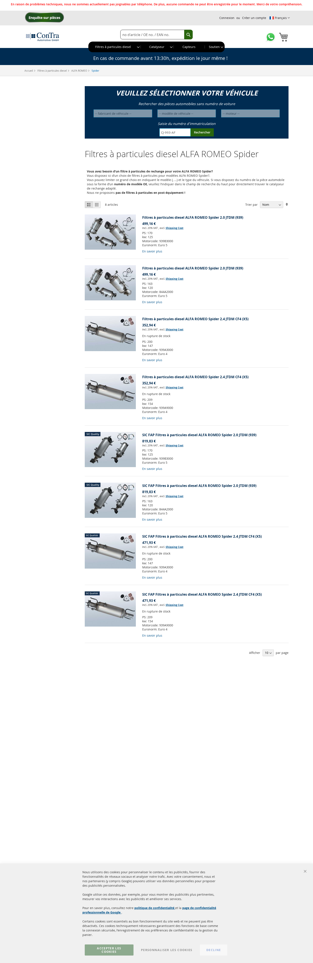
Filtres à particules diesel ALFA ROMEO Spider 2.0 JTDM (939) (192, 217)
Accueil (29, 70)
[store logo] (42, 37)
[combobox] (156, 34)
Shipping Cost (174, 228)
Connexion (226, 18)
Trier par (251, 205)
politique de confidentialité (154, 908)
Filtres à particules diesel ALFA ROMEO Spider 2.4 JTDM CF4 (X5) (195, 319)
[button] (279, 18)
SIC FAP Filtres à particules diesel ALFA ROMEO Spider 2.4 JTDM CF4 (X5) (202, 536)
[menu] (156, 47)
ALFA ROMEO (79, 70)
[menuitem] (114, 47)
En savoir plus (152, 251)
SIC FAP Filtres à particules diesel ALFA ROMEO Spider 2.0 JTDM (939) (199, 435)
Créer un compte (254, 18)
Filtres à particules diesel (52, 70)
